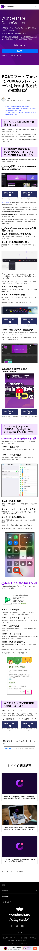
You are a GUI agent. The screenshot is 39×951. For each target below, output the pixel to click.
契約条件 (5, 938)
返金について (26, 940)
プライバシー (13, 938)
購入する (19, 51)
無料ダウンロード (19, 45)
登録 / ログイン (9, 749)
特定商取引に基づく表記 (15, 940)
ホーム (6, 871)
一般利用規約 (32, 938)
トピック (12, 871)
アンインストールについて (19, 943)
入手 (35, 948)
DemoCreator (6, 202)
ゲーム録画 (27, 100)
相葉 (8, 98)
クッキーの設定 (22, 938)
